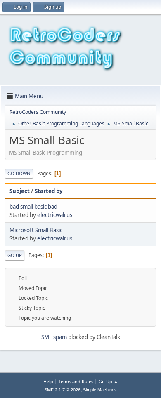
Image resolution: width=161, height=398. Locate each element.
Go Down (19, 173)
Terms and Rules (76, 381)
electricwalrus (54, 215)
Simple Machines (100, 389)
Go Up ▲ (108, 381)
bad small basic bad (33, 206)
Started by (49, 191)
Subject (19, 191)
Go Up (14, 255)
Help (48, 381)
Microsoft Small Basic (35, 230)
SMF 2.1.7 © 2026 (62, 389)
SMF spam (54, 337)
